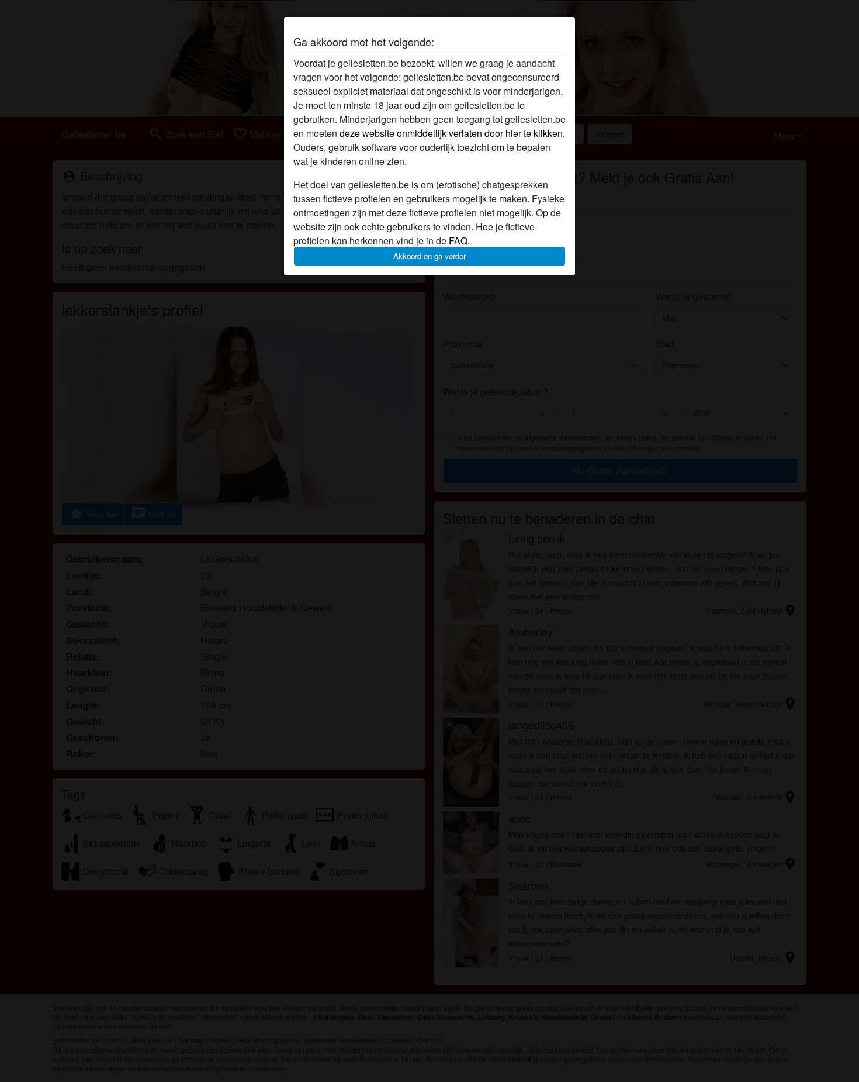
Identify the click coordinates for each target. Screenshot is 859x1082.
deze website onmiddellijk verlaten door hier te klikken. (452, 133)
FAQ (458, 240)
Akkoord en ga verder (429, 255)
